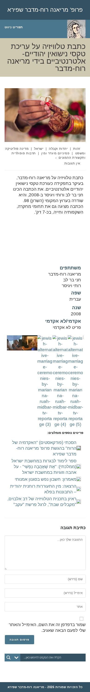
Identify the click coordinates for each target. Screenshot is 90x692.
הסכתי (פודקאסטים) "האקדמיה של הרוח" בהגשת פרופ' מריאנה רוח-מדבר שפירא (44, 448)
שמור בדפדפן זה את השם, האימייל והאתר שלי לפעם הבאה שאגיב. (47, 627)
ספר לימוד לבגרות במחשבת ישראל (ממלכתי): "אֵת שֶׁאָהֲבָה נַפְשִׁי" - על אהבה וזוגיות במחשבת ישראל (44, 466)
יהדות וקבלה (58, 148)
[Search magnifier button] (8, 657)
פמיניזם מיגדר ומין (55, 153)
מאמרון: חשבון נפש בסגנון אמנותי (45, 479)
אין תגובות (72, 163)
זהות (76, 148)
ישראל (38, 148)
